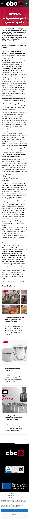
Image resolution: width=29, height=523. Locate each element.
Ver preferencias (14, 518)
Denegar (14, 514)
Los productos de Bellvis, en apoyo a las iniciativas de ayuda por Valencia (14, 319)
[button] (27, 495)
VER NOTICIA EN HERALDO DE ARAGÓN (14, 281)
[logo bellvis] (14, 3)
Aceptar (14, 510)
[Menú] (2, 3)
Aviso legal (22, 521)
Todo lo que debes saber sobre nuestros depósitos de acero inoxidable (13, 417)
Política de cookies (8, 521)
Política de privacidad (16, 521)
